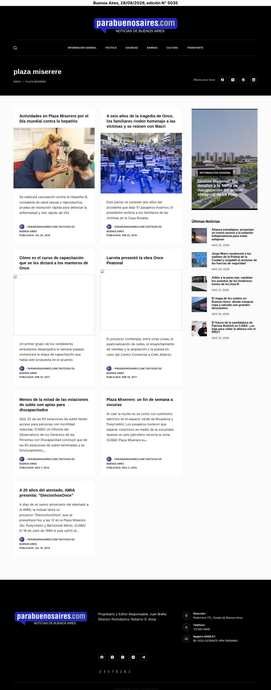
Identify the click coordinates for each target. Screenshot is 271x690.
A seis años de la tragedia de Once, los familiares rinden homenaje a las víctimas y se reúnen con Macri (141, 121)
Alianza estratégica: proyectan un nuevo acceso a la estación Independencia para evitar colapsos (233, 234)
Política (111, 47)
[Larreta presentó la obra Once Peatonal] (141, 299)
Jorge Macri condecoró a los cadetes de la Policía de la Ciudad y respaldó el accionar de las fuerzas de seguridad (234, 258)
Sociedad (132, 47)
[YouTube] (133, 657)
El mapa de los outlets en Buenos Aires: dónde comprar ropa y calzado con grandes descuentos (232, 303)
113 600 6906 (201, 629)
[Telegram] (143, 657)
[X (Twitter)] (233, 80)
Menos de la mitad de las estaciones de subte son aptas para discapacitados (53, 404)
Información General (82, 47)
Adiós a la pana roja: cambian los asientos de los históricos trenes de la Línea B (232, 281)
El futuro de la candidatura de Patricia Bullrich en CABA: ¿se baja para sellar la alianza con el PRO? (234, 327)
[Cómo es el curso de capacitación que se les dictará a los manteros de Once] (54, 305)
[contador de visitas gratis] (115, 671)
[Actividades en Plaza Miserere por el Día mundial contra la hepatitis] (54, 158)
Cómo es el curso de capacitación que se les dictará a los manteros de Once (53, 263)
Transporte (195, 47)
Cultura (172, 47)
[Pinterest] (243, 80)
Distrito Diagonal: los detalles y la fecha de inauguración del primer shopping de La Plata (220, 187)
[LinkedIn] (254, 80)
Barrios (152, 47)
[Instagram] (123, 657)
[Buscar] (15, 48)
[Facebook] (222, 80)
